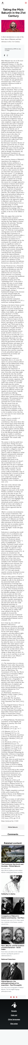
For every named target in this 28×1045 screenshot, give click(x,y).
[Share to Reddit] (7, 55)
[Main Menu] (26, 3)
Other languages (14, 1019)
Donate (14, 1011)
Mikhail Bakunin (13, 827)
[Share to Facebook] (4, 55)
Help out (14, 1015)
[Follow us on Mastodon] (16, 997)
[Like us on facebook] (11, 997)
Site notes (14, 1024)
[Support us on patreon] (14, 997)
